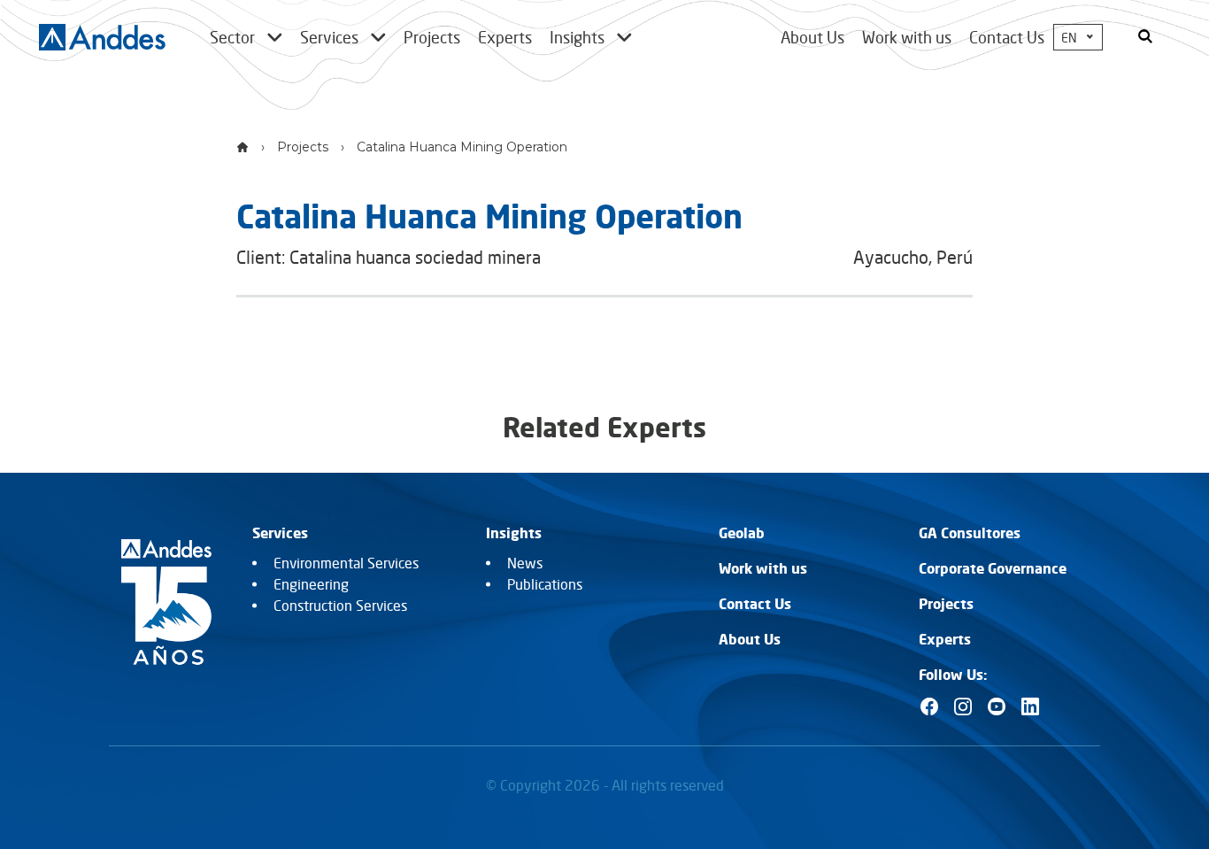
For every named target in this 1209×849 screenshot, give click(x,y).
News (525, 563)
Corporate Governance (993, 568)
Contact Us (1006, 37)
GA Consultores (969, 533)
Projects (302, 147)
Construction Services (340, 605)
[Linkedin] (1030, 706)
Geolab (742, 533)
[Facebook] (929, 706)
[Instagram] (963, 706)
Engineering (311, 584)
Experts (945, 639)
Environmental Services (346, 563)
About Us (812, 37)
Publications (544, 584)
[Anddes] (102, 37)
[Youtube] (996, 706)
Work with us (906, 37)
